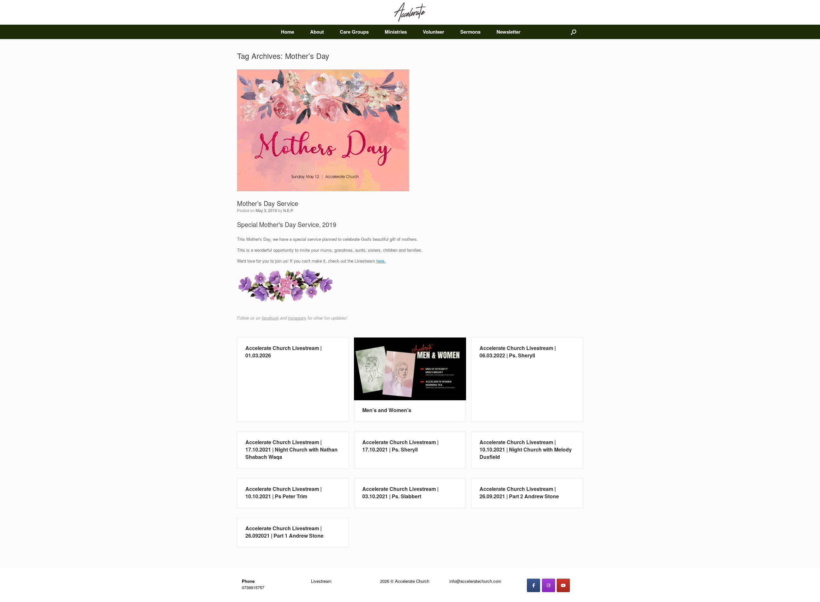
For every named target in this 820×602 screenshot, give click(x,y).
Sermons (470, 31)
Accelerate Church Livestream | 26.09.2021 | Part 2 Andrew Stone (519, 492)
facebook (270, 318)
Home (287, 31)
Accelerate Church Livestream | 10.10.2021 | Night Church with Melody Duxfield (526, 449)
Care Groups (354, 31)
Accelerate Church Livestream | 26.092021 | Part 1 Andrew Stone (284, 532)
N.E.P (288, 210)
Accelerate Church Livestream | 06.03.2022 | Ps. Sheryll (518, 351)
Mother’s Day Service (267, 203)
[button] (573, 32)
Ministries (396, 31)
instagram (297, 318)
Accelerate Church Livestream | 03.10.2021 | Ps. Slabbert (400, 492)
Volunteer (433, 31)
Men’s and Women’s (386, 410)
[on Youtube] (563, 585)
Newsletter (508, 31)
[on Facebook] (533, 585)
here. (381, 261)
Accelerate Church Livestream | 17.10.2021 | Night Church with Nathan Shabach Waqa (291, 449)
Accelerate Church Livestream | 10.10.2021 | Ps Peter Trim (283, 492)
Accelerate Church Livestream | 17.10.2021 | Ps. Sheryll (400, 445)
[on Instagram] (548, 585)
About (317, 31)
